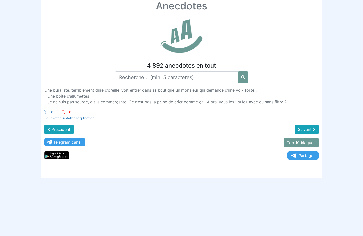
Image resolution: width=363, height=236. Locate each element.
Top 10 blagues (301, 142)
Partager (307, 155)
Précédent (60, 129)
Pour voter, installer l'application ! (70, 118)
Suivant (305, 129)
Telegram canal (67, 142)
